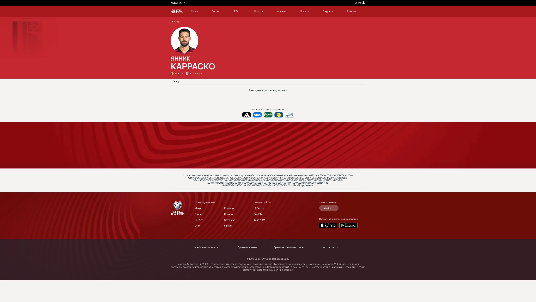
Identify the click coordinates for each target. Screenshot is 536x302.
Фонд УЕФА (259, 219)
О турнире (229, 219)
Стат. (197, 225)
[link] (194, 11)
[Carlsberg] (268, 115)
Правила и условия (247, 247)
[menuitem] (197, 11)
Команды (229, 208)
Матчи (198, 208)
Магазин (228, 225)
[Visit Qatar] (289, 115)
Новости (228, 214)
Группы (198, 214)
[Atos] (257, 115)
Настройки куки (330, 247)
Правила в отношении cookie (289, 247)
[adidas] (246, 115)
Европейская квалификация (177, 11)
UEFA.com (259, 208)
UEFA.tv (199, 219)
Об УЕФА (258, 214)
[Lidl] (278, 115)
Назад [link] (176, 22)
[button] (258, 11)
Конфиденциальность (206, 247)
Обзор (176, 81)
